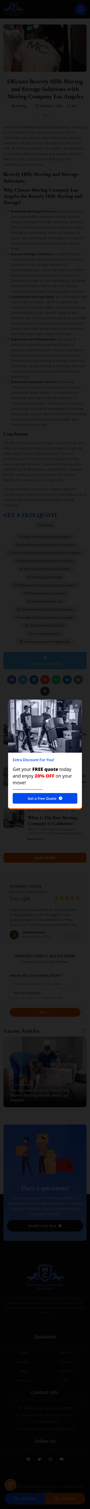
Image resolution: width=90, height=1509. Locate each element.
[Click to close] (76, 705)
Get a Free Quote (42, 798)
